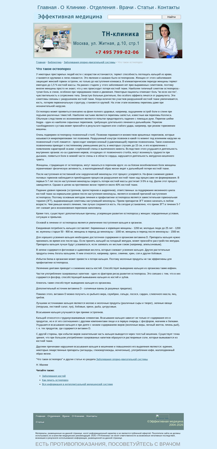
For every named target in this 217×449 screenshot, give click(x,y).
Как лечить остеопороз (55, 380)
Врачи (126, 7)
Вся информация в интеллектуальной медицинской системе (77, 384)
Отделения (102, 7)
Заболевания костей (54, 376)
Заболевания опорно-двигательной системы (89, 62)
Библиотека (54, 62)
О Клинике (73, 7)
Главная (47, 7)
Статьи (145, 7)
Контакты (169, 7)
